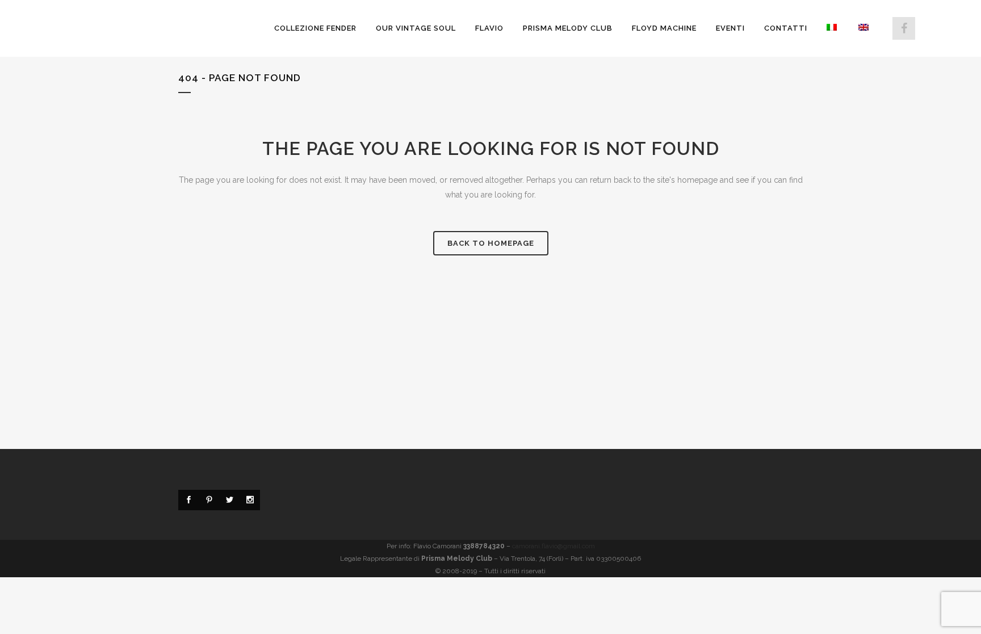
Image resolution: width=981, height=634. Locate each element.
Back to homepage (490, 243)
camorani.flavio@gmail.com (553, 546)
